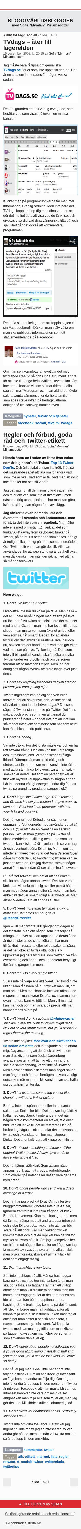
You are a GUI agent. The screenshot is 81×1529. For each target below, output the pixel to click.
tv (57, 423)
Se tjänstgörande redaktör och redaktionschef (39, 1514)
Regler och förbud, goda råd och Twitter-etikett (37, 437)
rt (18, 1462)
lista (54, 1456)
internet (43, 1456)
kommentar (33, 1450)
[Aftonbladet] (19, 5)
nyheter (30, 416)
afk (20, 1456)
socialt (40, 423)
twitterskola (54, 1462)
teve (51, 423)
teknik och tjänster (53, 416)
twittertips (11, 1466)
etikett (30, 1456)
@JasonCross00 (17, 918)
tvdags (66, 423)
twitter (49, 1450)
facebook (25, 423)
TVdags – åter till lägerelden (27, 44)
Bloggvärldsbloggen (40, 20)
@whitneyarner (62, 1018)
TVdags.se (12, 70)
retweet (9, 1462)
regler (64, 1456)
